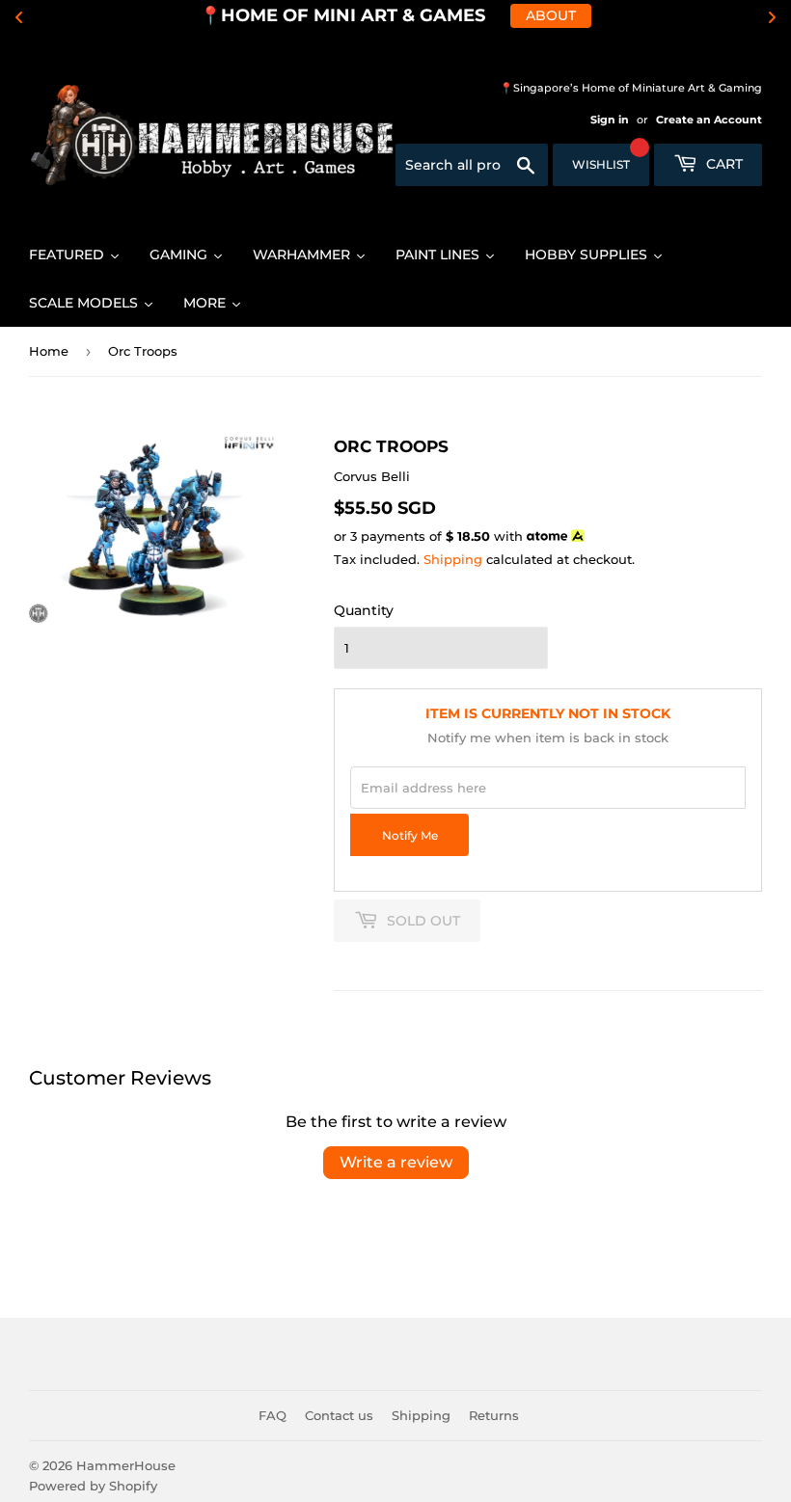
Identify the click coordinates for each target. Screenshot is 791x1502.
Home (48, 351)
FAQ (272, 1415)
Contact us (339, 1415)
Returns (494, 1415)
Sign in (609, 119)
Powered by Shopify (93, 1485)
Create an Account (709, 119)
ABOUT (551, 15)
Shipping (452, 559)
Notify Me (410, 836)
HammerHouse (126, 1465)
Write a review (396, 1162)
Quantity (364, 610)
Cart (722, 164)
